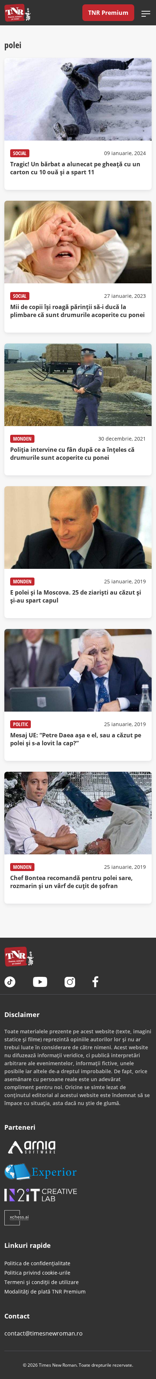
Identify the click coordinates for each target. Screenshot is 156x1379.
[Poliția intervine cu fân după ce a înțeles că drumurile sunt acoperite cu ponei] (78, 409)
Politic (20, 724)
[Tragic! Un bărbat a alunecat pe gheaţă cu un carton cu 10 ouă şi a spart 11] (78, 124)
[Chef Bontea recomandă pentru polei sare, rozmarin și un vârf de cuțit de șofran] (78, 838)
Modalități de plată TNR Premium (45, 1291)
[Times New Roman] (17, 13)
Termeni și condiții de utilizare (41, 1282)
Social (19, 153)
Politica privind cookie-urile (37, 1272)
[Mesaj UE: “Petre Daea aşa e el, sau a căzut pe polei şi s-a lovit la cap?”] (78, 695)
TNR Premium (108, 13)
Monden (22, 438)
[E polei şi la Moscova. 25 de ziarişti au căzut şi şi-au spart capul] (78, 552)
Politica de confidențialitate (37, 1263)
